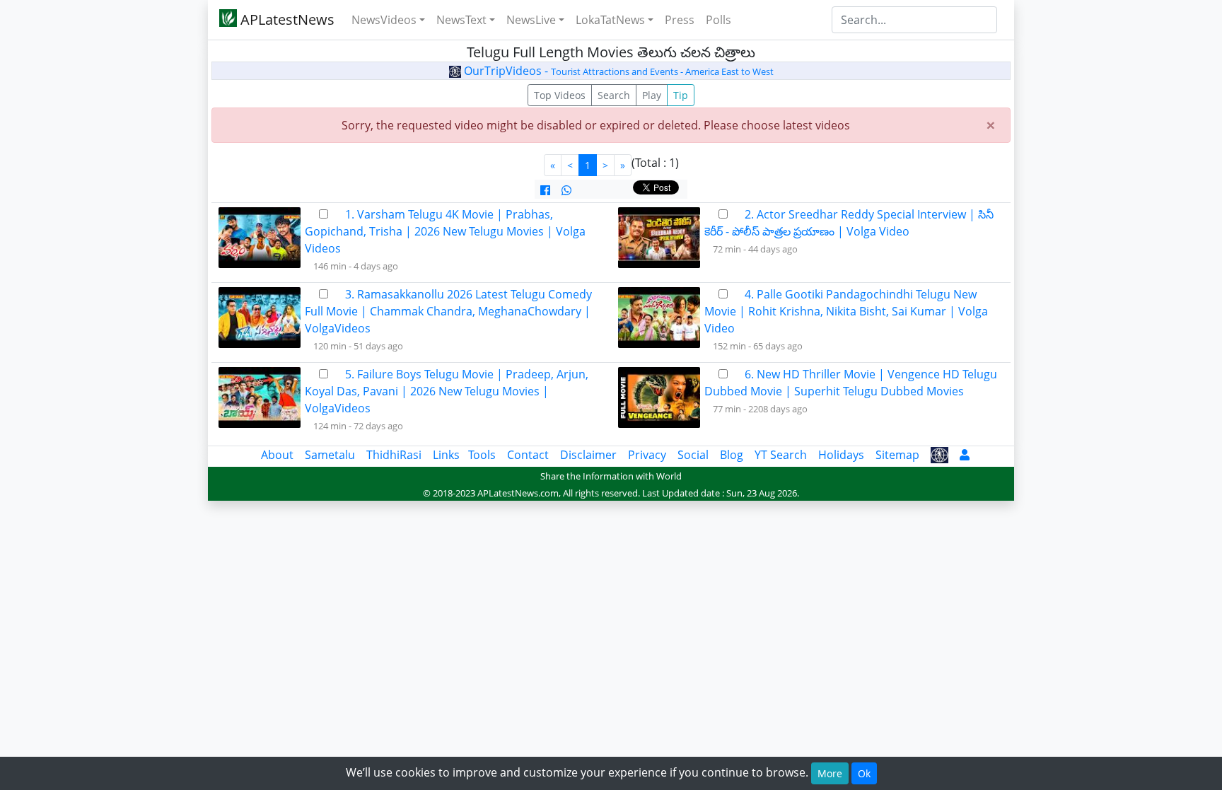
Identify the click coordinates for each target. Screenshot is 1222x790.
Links (446, 455)
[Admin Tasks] (965, 455)
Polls (718, 20)
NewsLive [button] (531, 20)
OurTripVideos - (617, 71)
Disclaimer (588, 455)
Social (693, 455)
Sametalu (330, 455)
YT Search (781, 455)
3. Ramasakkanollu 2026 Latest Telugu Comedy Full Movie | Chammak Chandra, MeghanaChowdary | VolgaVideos (448, 311)
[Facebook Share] (545, 190)
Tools (482, 455)
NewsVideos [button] (384, 20)
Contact (528, 455)
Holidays (841, 455)
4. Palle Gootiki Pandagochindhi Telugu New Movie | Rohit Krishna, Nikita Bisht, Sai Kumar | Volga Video (846, 311)
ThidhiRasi (393, 455)
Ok (864, 773)
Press (679, 20)
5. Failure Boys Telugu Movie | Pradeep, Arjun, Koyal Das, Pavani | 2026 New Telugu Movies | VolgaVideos (446, 391)
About (277, 455)
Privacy (647, 455)
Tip (680, 95)
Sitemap (897, 455)
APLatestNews (285, 19)
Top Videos (560, 95)
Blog (731, 455)
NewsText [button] (461, 20)
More (829, 773)
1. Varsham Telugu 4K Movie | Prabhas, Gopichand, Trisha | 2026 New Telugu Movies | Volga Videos (445, 231)
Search (614, 95)
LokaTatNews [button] (610, 20)
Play (651, 95)
